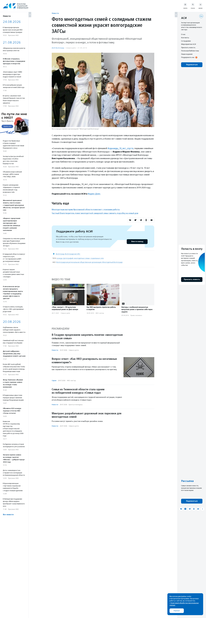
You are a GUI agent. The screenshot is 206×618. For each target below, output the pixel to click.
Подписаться (192, 65)
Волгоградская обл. (72, 254)
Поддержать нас (187, 57)
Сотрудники (186, 41)
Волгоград (60, 254)
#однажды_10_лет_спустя (120, 148)
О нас (183, 34)
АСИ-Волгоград (58, 48)
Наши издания (186, 54)
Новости (55, 13)
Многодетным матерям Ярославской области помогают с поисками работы (86, 209)
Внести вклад (137, 241)
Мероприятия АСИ (188, 44)
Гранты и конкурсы (75, 404)
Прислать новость (188, 47)
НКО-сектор (100, 313)
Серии (54, 380)
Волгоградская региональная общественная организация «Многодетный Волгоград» (89, 262)
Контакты (185, 38)
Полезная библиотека (190, 51)
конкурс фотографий (65, 258)
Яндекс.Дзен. (94, 194)
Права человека (136, 315)
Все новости (8, 514)
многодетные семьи (82, 258)
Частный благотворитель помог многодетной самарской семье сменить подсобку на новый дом (95, 213)
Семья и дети (71, 48)
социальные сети (97, 258)
